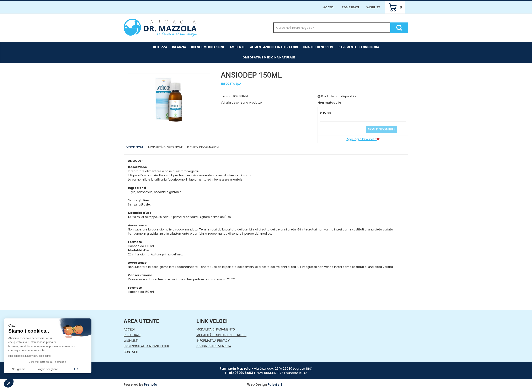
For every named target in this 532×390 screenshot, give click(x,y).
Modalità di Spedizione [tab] (165, 147)
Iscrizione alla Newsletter (146, 346)
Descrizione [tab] (135, 147)
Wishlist (373, 7)
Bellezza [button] (160, 47)
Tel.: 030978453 (240, 373)
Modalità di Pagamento (215, 329)
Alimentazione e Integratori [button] (274, 47)
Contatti (131, 352)
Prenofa (150, 384)
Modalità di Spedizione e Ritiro (221, 335)
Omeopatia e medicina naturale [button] (269, 57)
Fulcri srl (274, 384)
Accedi (328, 7)
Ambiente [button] (237, 47)
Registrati (350, 7)
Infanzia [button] (179, 47)
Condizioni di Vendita (213, 346)
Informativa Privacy (213, 341)
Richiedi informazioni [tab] (203, 147)
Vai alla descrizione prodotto (241, 102)
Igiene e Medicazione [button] (208, 47)
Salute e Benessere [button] (318, 47)
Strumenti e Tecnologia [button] (359, 47)
